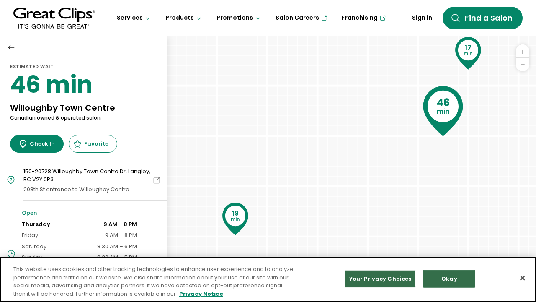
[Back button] (11, 47)
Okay (449, 279)
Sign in (422, 17)
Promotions (234, 17)
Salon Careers (297, 17)
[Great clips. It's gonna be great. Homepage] (54, 18)
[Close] (522, 277)
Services (130, 17)
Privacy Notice (201, 293)
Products (179, 17)
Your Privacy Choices (380, 279)
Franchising (360, 17)
